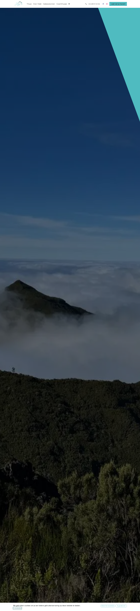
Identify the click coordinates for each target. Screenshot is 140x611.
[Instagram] (107, 4)
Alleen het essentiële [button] (107, 606)
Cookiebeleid (17, 608)
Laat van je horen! (118, 4)
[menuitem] (29, 4)
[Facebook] (103, 4)
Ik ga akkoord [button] (121, 606)
